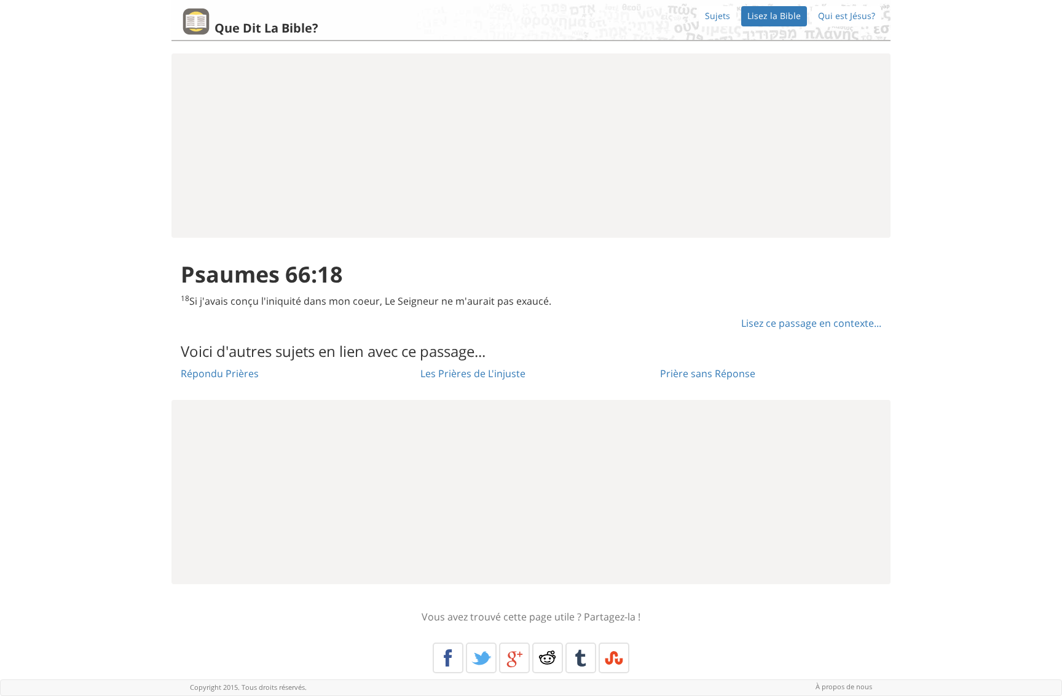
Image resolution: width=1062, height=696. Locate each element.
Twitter (481, 658)
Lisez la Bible (774, 16)
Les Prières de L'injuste (472, 373)
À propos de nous (844, 686)
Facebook (448, 658)
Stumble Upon (614, 658)
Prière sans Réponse (707, 373)
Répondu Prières (220, 373)
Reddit (547, 658)
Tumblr (580, 658)
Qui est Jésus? (846, 16)
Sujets (717, 16)
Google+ (514, 658)
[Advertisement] (531, 146)
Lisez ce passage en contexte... (811, 323)
